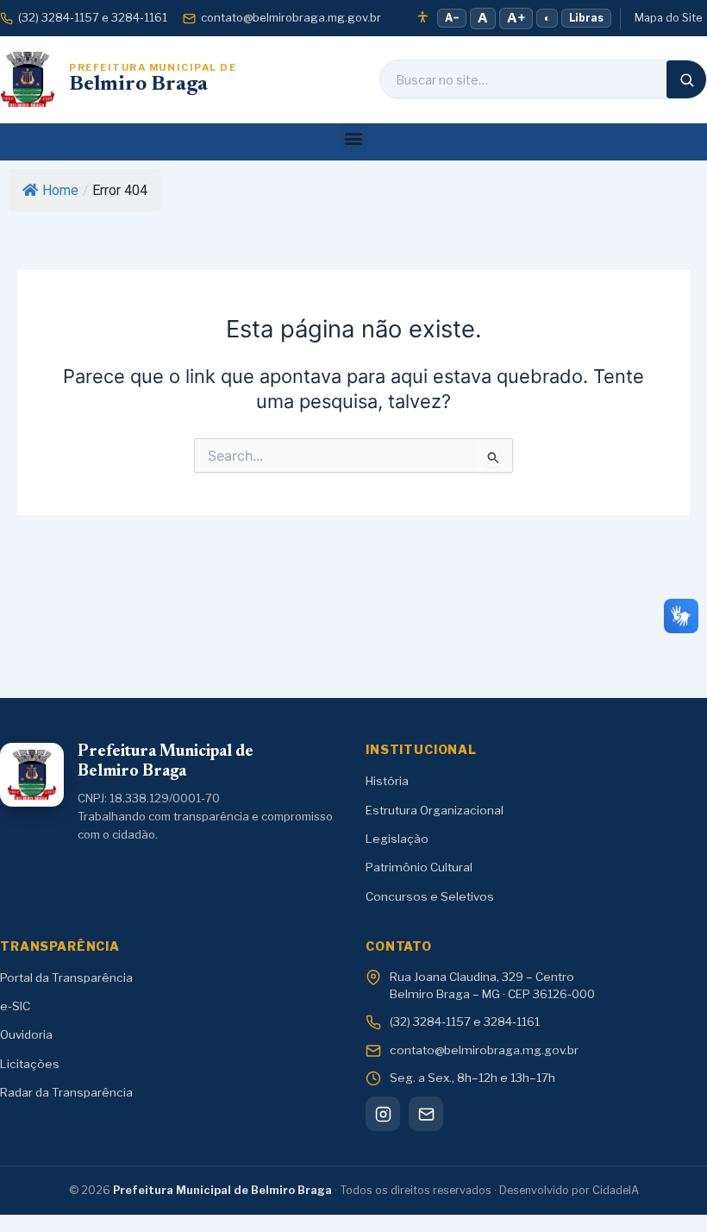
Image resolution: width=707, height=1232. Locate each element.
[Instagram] (383, 1114)
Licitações (29, 1064)
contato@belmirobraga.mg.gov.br (291, 17)
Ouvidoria (26, 1034)
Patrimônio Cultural (419, 867)
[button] (354, 137)
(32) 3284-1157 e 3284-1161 (92, 17)
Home (60, 190)
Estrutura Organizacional (435, 810)
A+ (516, 18)
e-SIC (15, 1006)
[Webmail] (426, 1114)
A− (452, 17)
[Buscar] (686, 79)
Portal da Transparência (66, 977)
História (387, 781)
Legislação (397, 838)
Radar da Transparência (66, 1092)
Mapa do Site (668, 17)
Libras (586, 17)
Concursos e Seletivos (430, 896)
